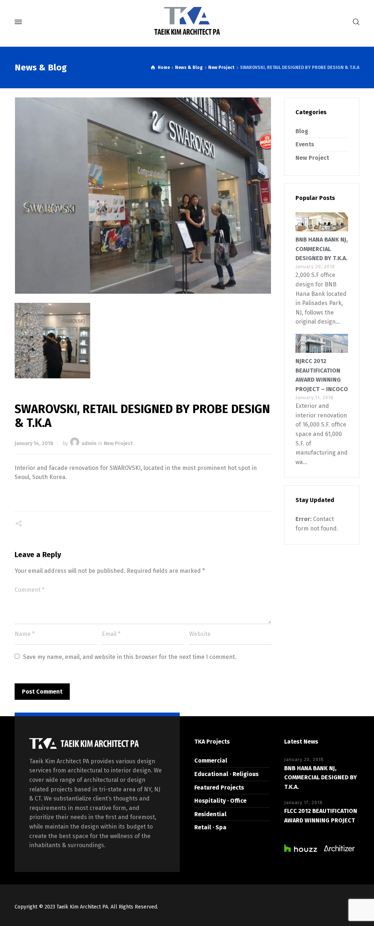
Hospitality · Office (220, 800)
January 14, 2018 (34, 443)
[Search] (354, 22)
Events (304, 144)
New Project (118, 443)
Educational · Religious (226, 774)
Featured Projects (219, 787)
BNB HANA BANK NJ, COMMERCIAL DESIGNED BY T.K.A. (321, 249)
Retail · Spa (210, 827)
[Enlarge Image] (143, 195)
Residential (210, 814)
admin (88, 443)
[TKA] (187, 22)
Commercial (210, 760)
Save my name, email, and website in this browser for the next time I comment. (129, 656)
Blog (301, 131)
